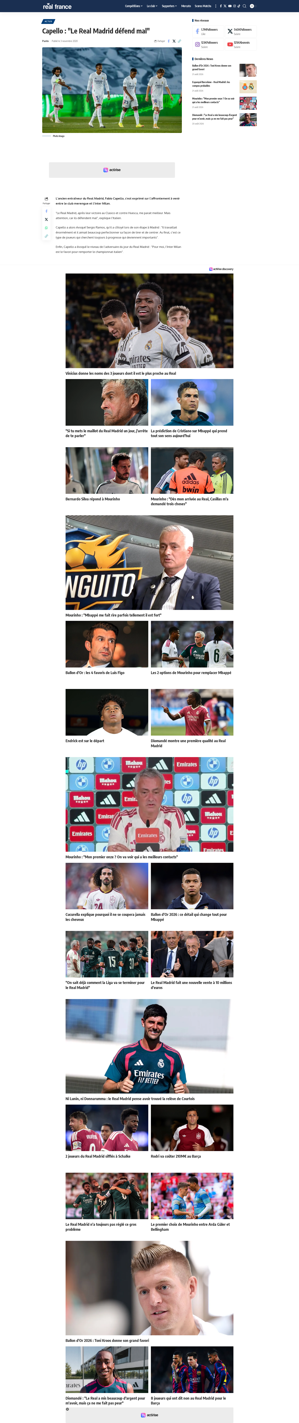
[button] (215, 6)
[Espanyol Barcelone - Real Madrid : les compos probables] (248, 86)
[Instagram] (234, 6)
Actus (48, 21)
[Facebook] (221, 6)
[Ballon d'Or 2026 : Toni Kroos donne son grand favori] (248, 70)
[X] (225, 6)
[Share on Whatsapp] (46, 228)
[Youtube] (241, 44)
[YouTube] (229, 6)
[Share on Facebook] (168, 41)
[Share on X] (174, 41)
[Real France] (64, 6)
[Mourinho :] (248, 103)
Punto (45, 40)
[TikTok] (239, 6)
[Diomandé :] (248, 119)
